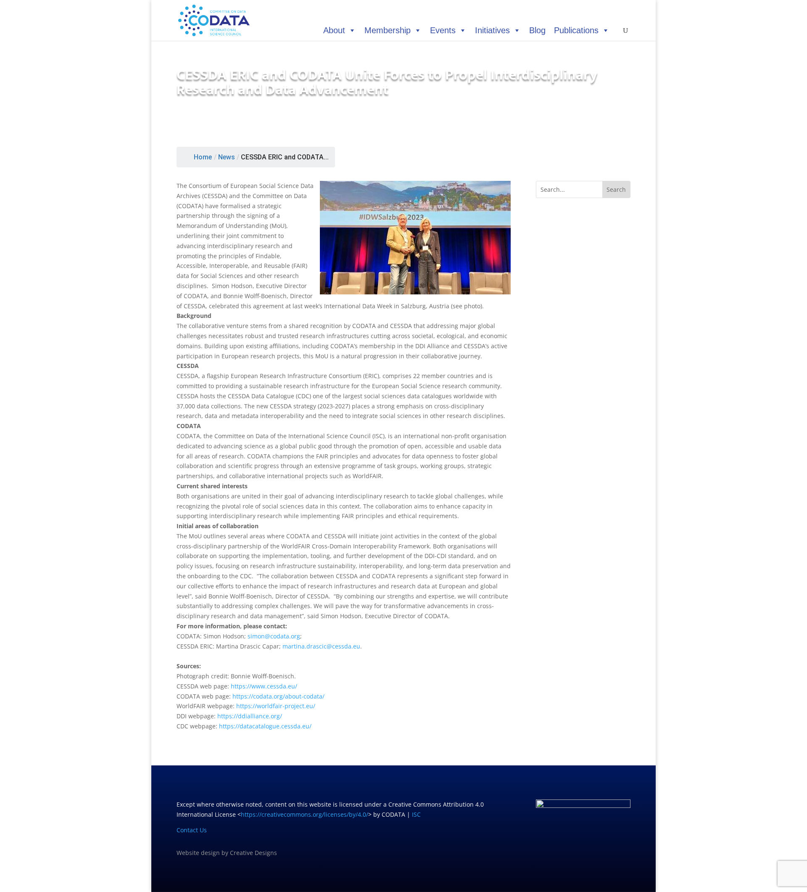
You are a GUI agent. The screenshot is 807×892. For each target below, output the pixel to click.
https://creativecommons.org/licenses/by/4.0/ (304, 814)
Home (203, 157)
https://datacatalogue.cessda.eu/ (265, 726)
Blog (537, 30)
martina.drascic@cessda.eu (321, 646)
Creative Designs (253, 853)
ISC (416, 814)
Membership (387, 30)
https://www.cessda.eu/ (264, 686)
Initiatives (492, 30)
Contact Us (192, 830)
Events (443, 30)
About (334, 30)
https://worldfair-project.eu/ (275, 706)
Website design (198, 853)
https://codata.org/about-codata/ (278, 696)
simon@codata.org (274, 636)
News (226, 157)
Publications (576, 30)
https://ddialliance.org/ (249, 716)
